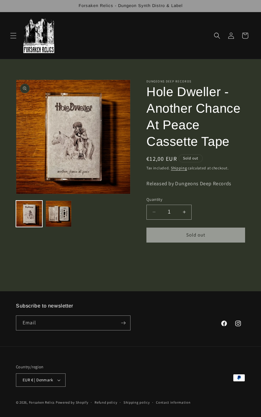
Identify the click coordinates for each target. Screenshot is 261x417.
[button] (13, 36)
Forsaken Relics (42, 402)
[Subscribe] (123, 322)
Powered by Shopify (72, 402)
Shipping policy (136, 402)
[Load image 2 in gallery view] (59, 214)
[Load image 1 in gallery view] (29, 214)
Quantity (154, 199)
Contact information (173, 402)
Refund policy (106, 402)
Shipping (179, 168)
